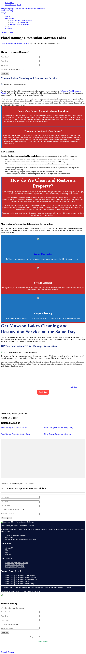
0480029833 (9, 3)
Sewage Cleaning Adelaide (19, 24)
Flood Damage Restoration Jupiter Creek (15, 434)
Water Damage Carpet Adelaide (21, 20)
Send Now (5, 73)
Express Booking (7, 11)
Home (7, 16)
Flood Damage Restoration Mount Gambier (20, 577)
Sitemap (8, 554)
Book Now (43, 392)
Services (8, 552)
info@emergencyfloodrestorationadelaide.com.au (18, 9)
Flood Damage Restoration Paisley (17, 582)
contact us (73, 387)
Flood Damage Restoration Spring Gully (19, 584)
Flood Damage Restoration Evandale (14, 427)
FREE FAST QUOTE (13, 5)
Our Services (10, 18)
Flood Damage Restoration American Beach (21, 580)
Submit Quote (6, 518)
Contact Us (9, 28)
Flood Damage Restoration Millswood (57, 434)
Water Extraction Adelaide (19, 22)
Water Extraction (43, 254)
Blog (7, 26)
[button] (43, 392)
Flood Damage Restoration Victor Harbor (20, 575)
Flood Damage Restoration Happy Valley (58, 427)
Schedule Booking (7, 652)
